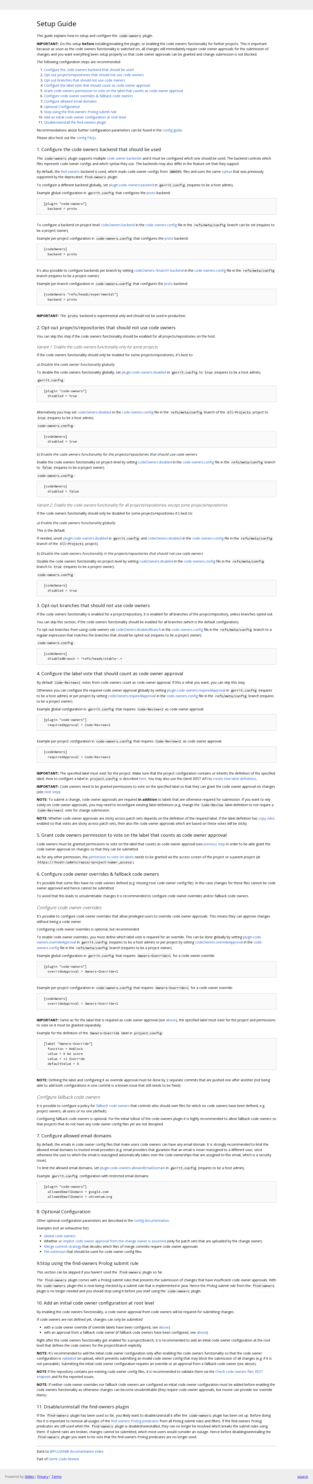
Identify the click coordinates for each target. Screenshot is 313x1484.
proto (151, 192)
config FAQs (86, 137)
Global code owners (60, 1236)
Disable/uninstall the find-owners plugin (75, 122)
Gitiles (29, 1476)
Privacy (42, 1476)
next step (51, 791)
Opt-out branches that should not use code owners (84, 80)
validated (69, 1358)
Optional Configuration (62, 106)
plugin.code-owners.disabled (144, 372)
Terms (56, 1476)
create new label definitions (234, 778)
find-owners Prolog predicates (135, 1421)
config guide (172, 130)
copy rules (266, 818)
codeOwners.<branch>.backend (159, 270)
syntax (227, 171)
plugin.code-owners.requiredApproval (196, 690)
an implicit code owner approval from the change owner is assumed (112, 1241)
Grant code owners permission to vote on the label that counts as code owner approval (113, 90)
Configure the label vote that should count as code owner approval (97, 85)
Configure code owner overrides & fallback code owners (88, 96)
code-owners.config (161, 225)
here (142, 778)
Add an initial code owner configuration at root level (85, 117)
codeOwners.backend (118, 225)
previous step (214, 844)
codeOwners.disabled (94, 412)
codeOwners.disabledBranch (138, 629)
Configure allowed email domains (70, 101)
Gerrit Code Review (64, 1459)
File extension (55, 1251)
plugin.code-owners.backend (131, 185)
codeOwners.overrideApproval (219, 942)
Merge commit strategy (62, 1246)
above (171, 1020)
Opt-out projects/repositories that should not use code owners (94, 74)
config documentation (151, 1220)
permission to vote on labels (111, 857)
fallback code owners (113, 1105)
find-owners (70, 171)
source (302, 1476)
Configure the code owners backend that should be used (89, 69)
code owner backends (124, 158)
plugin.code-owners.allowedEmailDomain (132, 1168)
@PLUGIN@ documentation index (76, 1451)
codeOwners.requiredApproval (132, 696)
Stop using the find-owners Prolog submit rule (80, 111)
